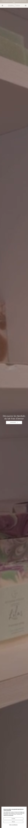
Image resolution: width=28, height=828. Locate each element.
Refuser (13, 821)
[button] (2, 5)
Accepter (13, 818)
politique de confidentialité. (8, 815)
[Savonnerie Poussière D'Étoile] (14, 5)
